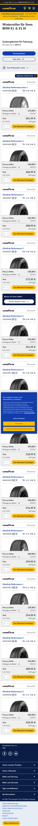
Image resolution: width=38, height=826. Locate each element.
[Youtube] (16, 753)
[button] (34, 8)
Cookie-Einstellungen (19, 418)
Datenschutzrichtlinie (29, 413)
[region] (19, 413)
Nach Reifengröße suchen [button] (16, 68)
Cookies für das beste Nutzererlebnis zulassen (19, 429)
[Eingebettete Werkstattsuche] (25, 8)
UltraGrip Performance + (13, 530)
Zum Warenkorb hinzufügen (23, 126)
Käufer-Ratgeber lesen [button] (17, 301)
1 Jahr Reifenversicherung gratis (12, 14)
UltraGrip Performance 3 (13, 141)
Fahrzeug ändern (19, 53)
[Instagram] (10, 753)
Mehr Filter (17, 59)
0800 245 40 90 (23, 2)
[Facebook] (4, 753)
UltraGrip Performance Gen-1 (15, 87)
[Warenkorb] (29, 8)
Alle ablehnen (19, 423)
